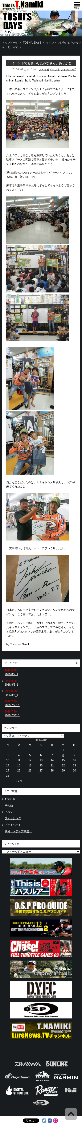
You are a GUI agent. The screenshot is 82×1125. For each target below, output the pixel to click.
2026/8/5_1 (11, 684)
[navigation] (76, 5)
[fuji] (70, 1095)
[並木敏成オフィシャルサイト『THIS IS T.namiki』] (29, 9)
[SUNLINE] (56, 1067)
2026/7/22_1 (12, 715)
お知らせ (44, 69)
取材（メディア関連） (18, 831)
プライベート (13, 824)
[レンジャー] (46, 1095)
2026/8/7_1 (11, 674)
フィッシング (68, 69)
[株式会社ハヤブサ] (17, 1080)
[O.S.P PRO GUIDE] (41, 917)
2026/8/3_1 (11, 695)
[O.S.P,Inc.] (41, 1108)
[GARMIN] (66, 1080)
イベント (55, 69)
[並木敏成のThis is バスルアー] (41, 896)
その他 (9, 805)
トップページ (10, 42)
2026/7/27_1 (12, 705)
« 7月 (19, 780)
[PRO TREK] (42, 1080)
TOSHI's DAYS (32, 42)
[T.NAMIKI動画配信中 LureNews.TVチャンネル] (41, 1040)
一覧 (76, 663)
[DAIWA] (27, 1067)
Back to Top (71, 1114)
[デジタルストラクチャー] (17, 1095)
